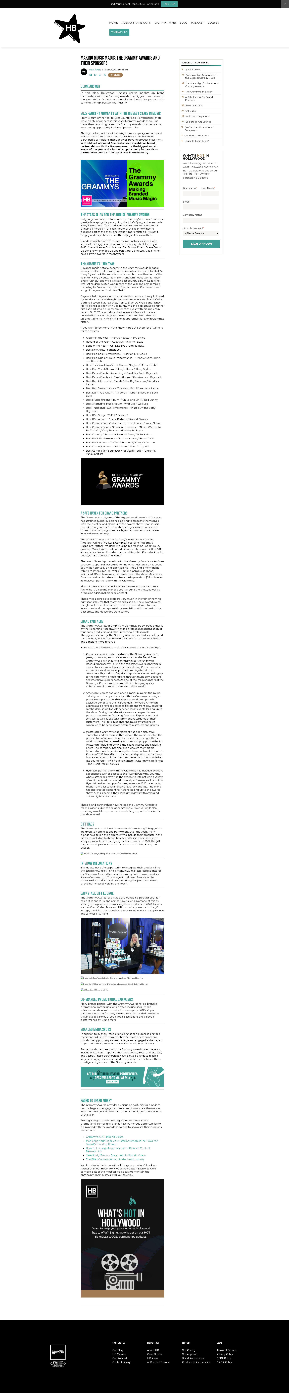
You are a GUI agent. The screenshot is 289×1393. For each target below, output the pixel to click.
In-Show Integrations (197, 116)
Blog (183, 22)
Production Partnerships (196, 1362)
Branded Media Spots (196, 135)
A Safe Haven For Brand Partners (199, 98)
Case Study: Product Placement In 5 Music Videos (116, 1155)
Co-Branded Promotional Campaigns (199, 129)
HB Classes (118, 1354)
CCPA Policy (224, 1358)
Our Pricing (188, 1350)
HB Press (152, 1358)
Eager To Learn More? (197, 141)
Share (117, 75)
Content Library (121, 1362)
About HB (153, 1350)
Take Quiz (169, 4)
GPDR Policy (224, 1362)
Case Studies (154, 1354)
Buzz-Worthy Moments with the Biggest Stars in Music (201, 76)
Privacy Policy (225, 1354)
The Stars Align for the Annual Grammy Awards (202, 85)
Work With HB (165, 22)
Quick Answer (193, 69)
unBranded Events (158, 1362)
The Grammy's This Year (198, 91)
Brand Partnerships (193, 1358)
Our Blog (117, 1350)
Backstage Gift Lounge (198, 121)
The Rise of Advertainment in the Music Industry (115, 1159)
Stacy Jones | (95, 70)
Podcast (197, 22)
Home (113, 22)
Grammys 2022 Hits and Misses (104, 1136)
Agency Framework (136, 22)
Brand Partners (194, 105)
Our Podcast (119, 1358)
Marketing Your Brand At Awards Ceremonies (113, 1140)
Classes (213, 22)
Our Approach (190, 1354)
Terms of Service (226, 1350)
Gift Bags (190, 111)
